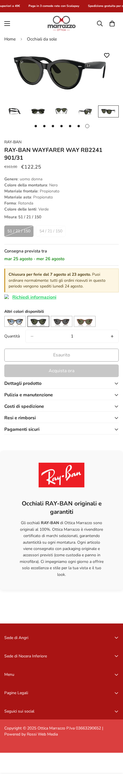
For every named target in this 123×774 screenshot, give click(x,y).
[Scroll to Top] (112, 743)
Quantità (12, 336)
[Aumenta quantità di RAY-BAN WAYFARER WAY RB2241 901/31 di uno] (112, 336)
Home (10, 39)
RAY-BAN (12, 142)
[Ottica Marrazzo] (61, 23)
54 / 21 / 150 (50, 231)
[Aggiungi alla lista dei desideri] (106, 55)
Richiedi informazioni (34, 297)
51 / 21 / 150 (18, 231)
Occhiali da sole (42, 39)
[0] (112, 23)
